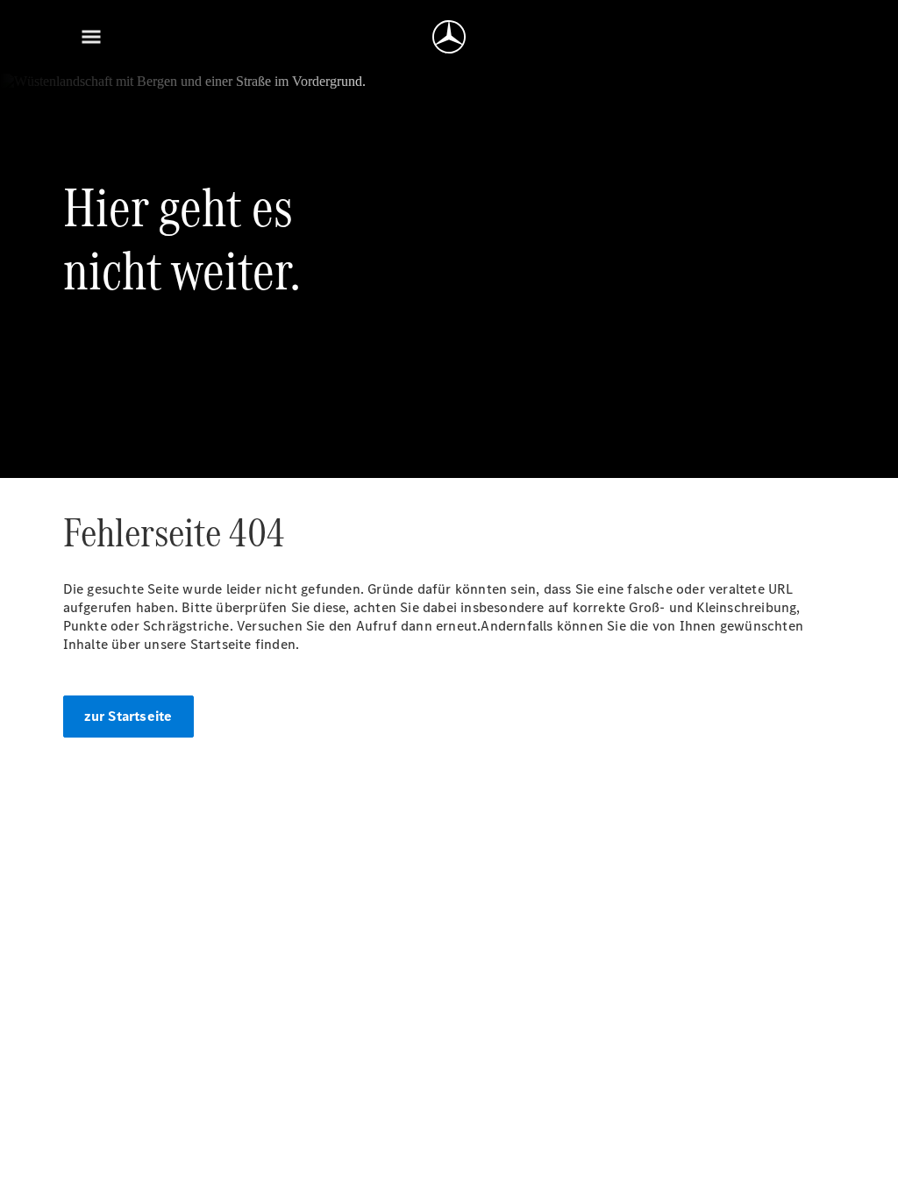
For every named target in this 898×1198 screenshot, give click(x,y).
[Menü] (91, 37)
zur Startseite (128, 716)
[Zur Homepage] (449, 37)
